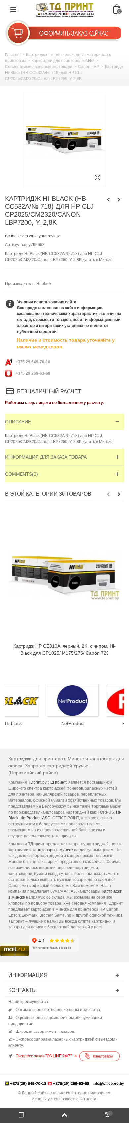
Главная (13, 55)
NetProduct (36, 723)
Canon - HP (88, 66)
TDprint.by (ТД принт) (47, 782)
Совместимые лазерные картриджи (38, 66)
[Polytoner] (95, 701)
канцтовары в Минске (53, 850)
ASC (46, 818)
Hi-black (43, 283)
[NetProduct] (36, 701)
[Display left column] (21, 1115)
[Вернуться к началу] (64, 1115)
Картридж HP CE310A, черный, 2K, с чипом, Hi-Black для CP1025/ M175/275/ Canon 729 (64, 649)
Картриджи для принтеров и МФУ (62, 60)
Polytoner (96, 723)
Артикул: (13, 244)
